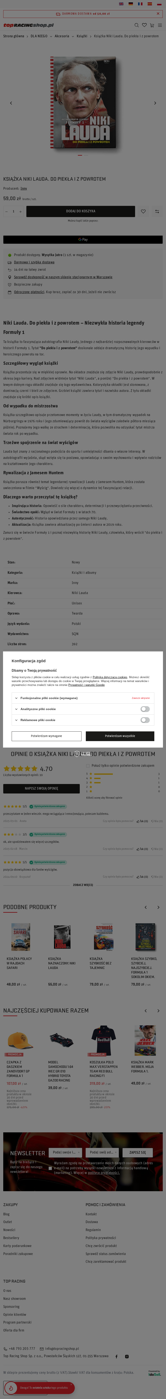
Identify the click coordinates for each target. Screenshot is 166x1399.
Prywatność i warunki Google (86, 685)
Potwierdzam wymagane (46, 736)
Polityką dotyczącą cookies (110, 677)
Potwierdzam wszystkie (120, 736)
